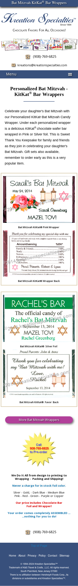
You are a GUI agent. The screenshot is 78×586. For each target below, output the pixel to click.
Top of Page (39, 545)
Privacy (32, 555)
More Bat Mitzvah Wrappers (39, 420)
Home (12, 555)
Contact (52, 555)
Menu (11, 74)
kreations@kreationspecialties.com (41, 65)
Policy (42, 555)
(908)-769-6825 (44, 56)
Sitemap (64, 555)
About (21, 555)
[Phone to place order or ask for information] (27, 56)
